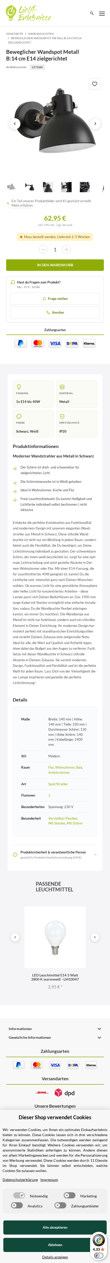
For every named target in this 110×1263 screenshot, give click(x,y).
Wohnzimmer (65, 767)
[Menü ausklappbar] (102, 13)
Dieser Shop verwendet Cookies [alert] (55, 1117)
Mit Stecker (56, 823)
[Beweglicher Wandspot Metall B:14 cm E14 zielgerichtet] (55, 124)
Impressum (49, 1179)
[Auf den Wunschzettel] (94, 83)
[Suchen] (91, 13)
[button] (55, 1028)
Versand (67, 225)
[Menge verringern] (43, 249)
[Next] (95, 937)
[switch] (19, 1195)
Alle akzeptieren (55, 1227)
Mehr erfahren (22, 205)
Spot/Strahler (58, 784)
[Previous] (15, 937)
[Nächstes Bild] (95, 123)
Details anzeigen (55, 1257)
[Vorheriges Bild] (14, 123)
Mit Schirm (75, 823)
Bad (79, 767)
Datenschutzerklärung (20, 1179)
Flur (51, 767)
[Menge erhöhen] (66, 249)
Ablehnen (55, 1245)
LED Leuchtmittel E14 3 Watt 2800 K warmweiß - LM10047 (55, 977)
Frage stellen (58, 299)
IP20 (63, 431)
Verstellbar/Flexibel (62, 818)
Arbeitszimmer (59, 772)
